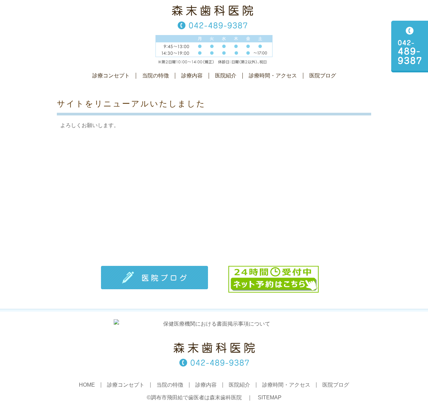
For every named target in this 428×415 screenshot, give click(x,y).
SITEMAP (270, 397)
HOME (87, 385)
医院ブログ (322, 75)
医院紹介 (225, 75)
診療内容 (192, 75)
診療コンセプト (111, 75)
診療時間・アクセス (273, 75)
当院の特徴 (155, 75)
